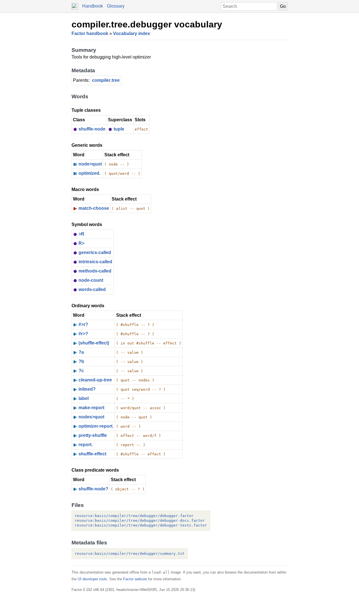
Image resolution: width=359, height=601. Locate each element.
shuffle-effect (92, 453)
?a (81, 352)
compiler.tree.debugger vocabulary (147, 24)
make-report (91, 407)
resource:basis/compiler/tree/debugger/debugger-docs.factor (140, 520)
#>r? (83, 324)
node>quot (90, 164)
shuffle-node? (93, 488)
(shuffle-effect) (94, 343)
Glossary (116, 6)
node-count (91, 280)
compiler (101, 80)
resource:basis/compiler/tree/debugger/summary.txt (130, 553)
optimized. (89, 173)
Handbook (92, 6)
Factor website (135, 579)
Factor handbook (90, 33)
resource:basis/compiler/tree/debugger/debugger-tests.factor (141, 525)
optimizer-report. (96, 426)
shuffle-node (92, 129)
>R (81, 234)
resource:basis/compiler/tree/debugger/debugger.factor (134, 516)
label (84, 398)
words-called (92, 289)
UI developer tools (92, 579)
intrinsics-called (95, 261)
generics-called (95, 252)
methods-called (95, 271)
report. (86, 444)
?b (81, 361)
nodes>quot (91, 416)
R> (81, 243)
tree (116, 80)
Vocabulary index (131, 33)
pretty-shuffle (93, 435)
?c (81, 370)
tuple (119, 129)
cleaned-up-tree (95, 380)
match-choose (94, 208)
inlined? (87, 389)
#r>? (83, 333)
